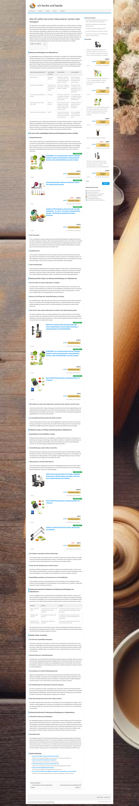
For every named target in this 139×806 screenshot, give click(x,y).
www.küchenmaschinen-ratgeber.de (96, 200)
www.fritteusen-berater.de (93, 190)
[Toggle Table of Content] (44, 44)
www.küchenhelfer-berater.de (94, 195)
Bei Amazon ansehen (74, 173)
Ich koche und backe (49, 5)
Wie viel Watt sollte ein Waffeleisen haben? (96, 28)
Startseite (32, 11)
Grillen (55, 11)
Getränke (62, 11)
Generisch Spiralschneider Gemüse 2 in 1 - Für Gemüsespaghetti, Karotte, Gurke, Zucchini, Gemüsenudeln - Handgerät (97, 81)
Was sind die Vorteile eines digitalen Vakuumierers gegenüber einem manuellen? (54, 771)
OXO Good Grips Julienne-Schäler (96, 138)
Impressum (107, 797)
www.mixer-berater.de (92, 192)
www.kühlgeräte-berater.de (94, 198)
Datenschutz (100, 797)
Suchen (87, 181)
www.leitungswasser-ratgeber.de (95, 193)
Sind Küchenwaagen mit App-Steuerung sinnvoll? (45, 763)
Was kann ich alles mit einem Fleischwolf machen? (45, 756)
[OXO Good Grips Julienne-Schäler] (97, 132)
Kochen (40, 11)
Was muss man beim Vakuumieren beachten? (44, 760)
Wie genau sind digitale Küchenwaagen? (43, 767)
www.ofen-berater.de (92, 197)
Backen (47, 11)
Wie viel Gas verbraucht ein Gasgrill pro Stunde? (97, 31)
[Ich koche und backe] (32, 8)
